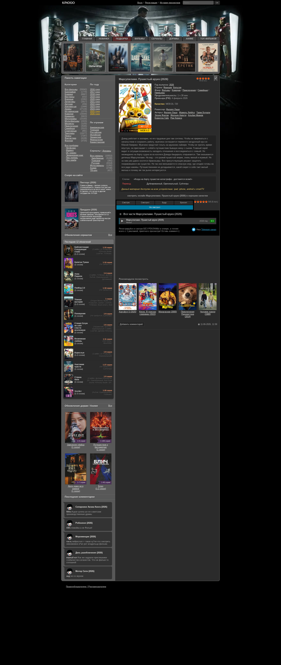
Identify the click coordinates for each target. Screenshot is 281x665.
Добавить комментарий (131, 324)
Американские (97, 127)
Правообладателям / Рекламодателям (86, 586)
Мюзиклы (69, 123)
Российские (95, 132)
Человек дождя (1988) (207, 312)
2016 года (95, 89)
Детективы (70, 101)
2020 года (95, 99)
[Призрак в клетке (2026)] (73, 57)
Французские (96, 139)
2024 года (95, 109)
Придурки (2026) (88, 209)
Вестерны (69, 97)
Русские (95, 163)
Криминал (69, 116)
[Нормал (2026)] (208, 57)
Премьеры (160, 92)
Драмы (68, 109)
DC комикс (71, 153)
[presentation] (65, 58)
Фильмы (166, 90)
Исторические (71, 111)
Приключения (189, 90)
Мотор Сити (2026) (84, 571)
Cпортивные (71, 131)
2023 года (95, 106)
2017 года (95, 92)
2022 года (95, 104)
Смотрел (145, 202)
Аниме (93, 168)
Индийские (95, 135)
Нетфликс (71, 148)
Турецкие (94, 130)
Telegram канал (208, 229)
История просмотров (170, 2)
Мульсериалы (97, 165)
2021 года (95, 101)
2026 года (95, 114)
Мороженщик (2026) (85, 536)
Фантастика (70, 138)
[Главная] (68, 2)
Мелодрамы (71, 118)
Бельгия (177, 87)
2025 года (95, 111)
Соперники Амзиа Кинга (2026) (91, 507)
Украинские (95, 137)
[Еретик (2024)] (185, 57)
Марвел (70, 150)
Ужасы (68, 136)
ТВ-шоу (93, 170)
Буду (164, 202)
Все (110, 235)
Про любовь (72, 157)
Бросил (183, 202)
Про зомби (71, 160)
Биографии (70, 92)
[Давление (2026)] (140, 57)
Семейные (203, 90)
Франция (167, 87)
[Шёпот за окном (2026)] (118, 57)
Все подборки (71, 145)
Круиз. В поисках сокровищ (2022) (147, 312)
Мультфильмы (72, 121)
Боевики (69, 94)
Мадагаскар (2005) (168, 311)
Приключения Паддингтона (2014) (187, 314)
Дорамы (106, 150)
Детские (69, 104)
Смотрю (126, 202)
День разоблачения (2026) (89, 552)
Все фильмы (71, 89)
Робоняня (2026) (84, 523)
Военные (69, 99)
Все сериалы (96, 156)
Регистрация (151, 2)
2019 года (95, 97)
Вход (139, 2)
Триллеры (69, 133)
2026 (171, 85)
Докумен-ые (70, 106)
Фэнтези (69, 140)
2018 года (95, 94)
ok (217, 3)
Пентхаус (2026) (88, 182)
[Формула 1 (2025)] (163, 57)
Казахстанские (97, 142)
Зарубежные (97, 158)
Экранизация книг (74, 155)
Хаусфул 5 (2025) (127, 311)
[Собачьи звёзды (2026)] (95, 57)
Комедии (176, 90)
